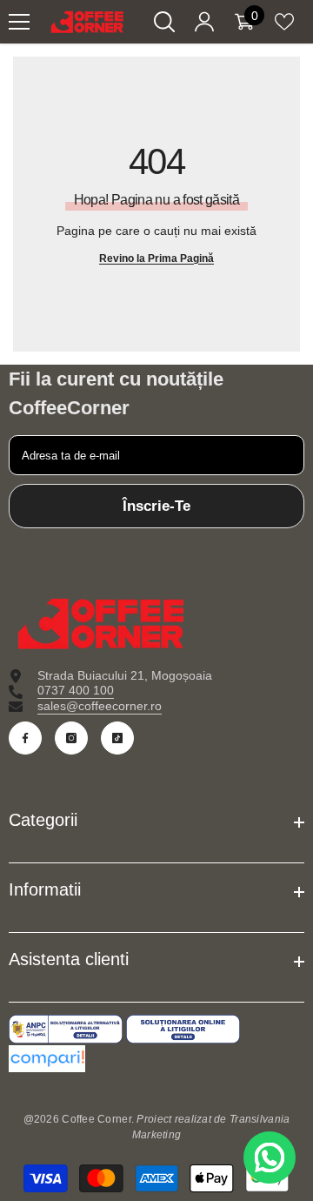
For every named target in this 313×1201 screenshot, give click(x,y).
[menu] (19, 21)
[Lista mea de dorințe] (284, 21)
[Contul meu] (204, 21)
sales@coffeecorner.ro (99, 706)
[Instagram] (71, 738)
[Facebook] (25, 738)
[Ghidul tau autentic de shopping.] (156, 1058)
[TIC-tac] (117, 738)
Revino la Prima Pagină (156, 258)
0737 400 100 (75, 690)
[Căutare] (164, 21)
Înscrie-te (156, 506)
